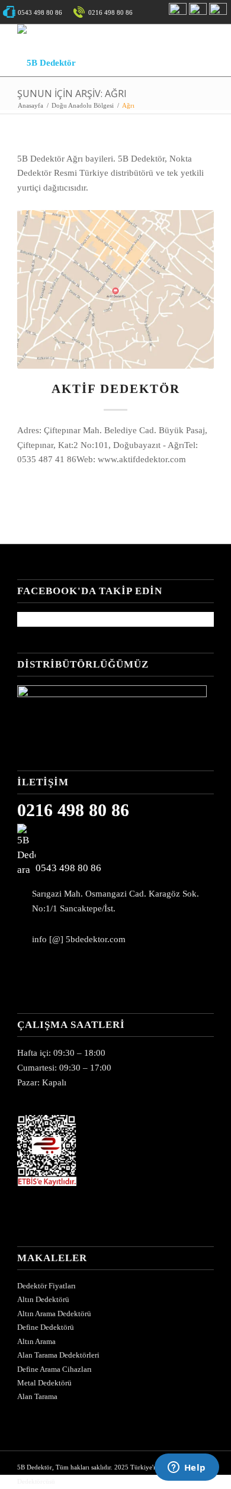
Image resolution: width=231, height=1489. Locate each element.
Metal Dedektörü (44, 1382)
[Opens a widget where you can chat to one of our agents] (186, 1468)
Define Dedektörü (45, 1327)
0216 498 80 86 (73, 810)
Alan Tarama (37, 1396)
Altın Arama (36, 1341)
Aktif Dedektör (116, 389)
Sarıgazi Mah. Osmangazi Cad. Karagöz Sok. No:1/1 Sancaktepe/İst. (115, 901)
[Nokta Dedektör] (112, 694)
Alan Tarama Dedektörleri (58, 1355)
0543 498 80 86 (68, 868)
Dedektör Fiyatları (46, 1285)
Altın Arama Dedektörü (54, 1313)
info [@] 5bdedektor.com (79, 939)
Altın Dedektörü (43, 1299)
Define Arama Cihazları (54, 1369)
